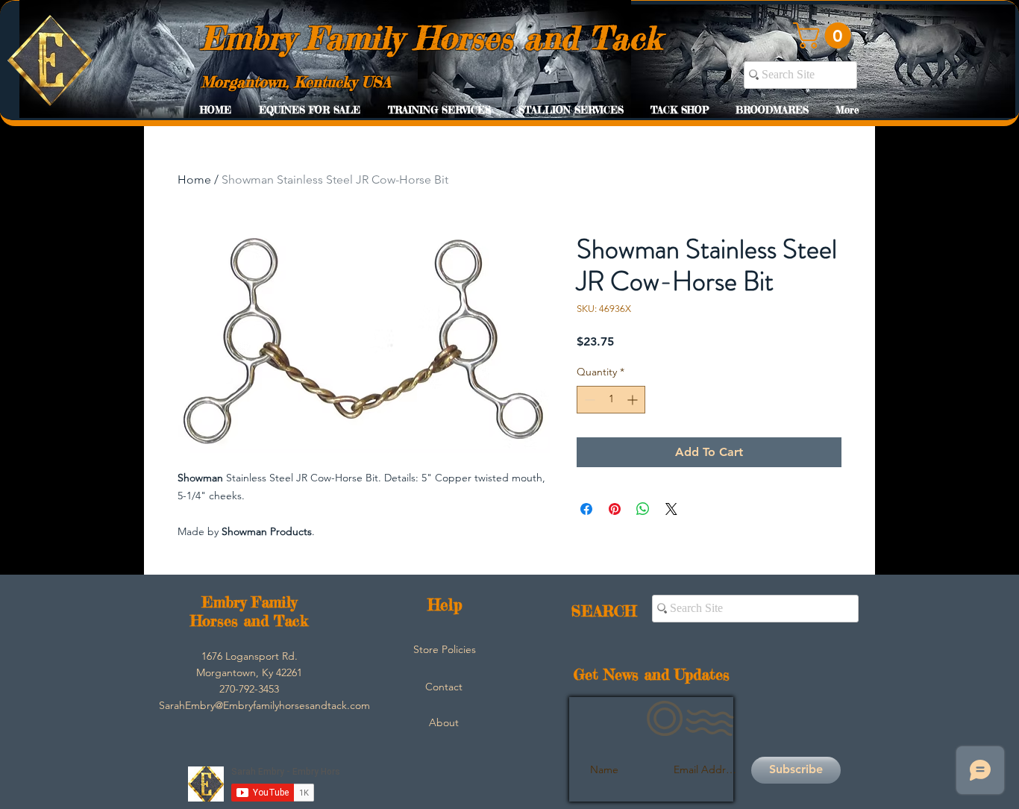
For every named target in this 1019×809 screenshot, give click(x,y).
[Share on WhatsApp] (643, 509)
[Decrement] (588, 400)
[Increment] (633, 400)
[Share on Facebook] (586, 509)
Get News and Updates (652, 674)
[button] (825, 35)
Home (194, 179)
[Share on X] (671, 509)
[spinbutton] (611, 400)
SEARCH (603, 611)
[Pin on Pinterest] (615, 509)
